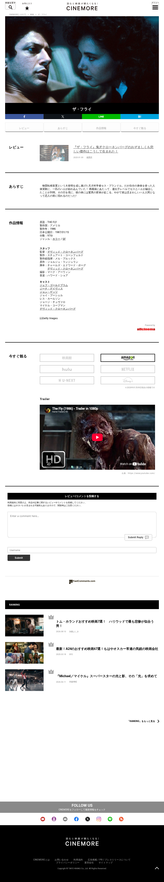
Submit (19, 557)
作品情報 (101, 128)
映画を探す (10, 5)
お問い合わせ (62, 859)
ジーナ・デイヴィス (51, 288)
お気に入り (27, 6)
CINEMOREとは (41, 859)
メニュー (155, 5)
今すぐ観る (139, 128)
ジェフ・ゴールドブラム (54, 285)
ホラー (56, 238)
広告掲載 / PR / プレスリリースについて (109, 859)
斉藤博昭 (73, 682)
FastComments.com (84, 581)
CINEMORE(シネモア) (17, 14)
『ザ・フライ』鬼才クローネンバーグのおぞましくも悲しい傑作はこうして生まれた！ (113, 149)
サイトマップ (106, 862)
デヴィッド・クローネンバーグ (65, 251)
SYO (71, 654)
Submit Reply (135, 537)
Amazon (128, 358)
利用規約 (12, 502)
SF (64, 238)
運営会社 (89, 862)
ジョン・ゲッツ (49, 291)
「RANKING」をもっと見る (141, 721)
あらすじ (63, 128)
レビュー (24, 128)
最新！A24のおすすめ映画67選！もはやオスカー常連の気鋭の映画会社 (107, 649)
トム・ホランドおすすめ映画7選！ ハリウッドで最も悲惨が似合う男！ (105, 624)
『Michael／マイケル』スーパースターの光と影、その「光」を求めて (106, 676)
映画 (32, 14)
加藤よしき (74, 631)
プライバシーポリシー (68, 862)
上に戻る (157, 868)
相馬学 (89, 157)
